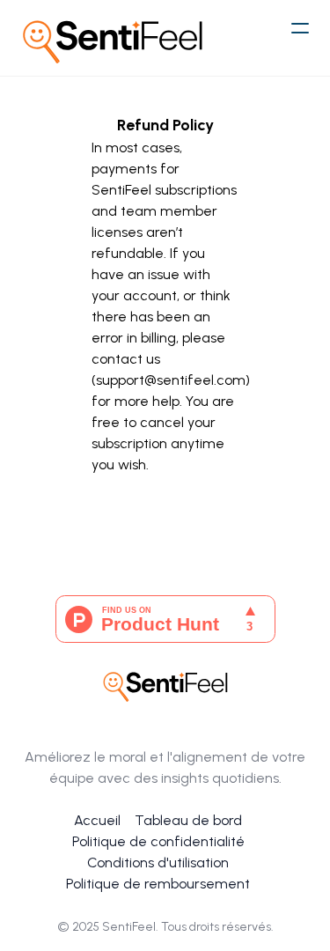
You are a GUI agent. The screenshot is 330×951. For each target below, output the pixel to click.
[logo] (112, 38)
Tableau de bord (188, 820)
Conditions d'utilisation (158, 862)
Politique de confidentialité (158, 841)
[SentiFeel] (165, 684)
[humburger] (300, 28)
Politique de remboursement (158, 883)
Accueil (97, 820)
